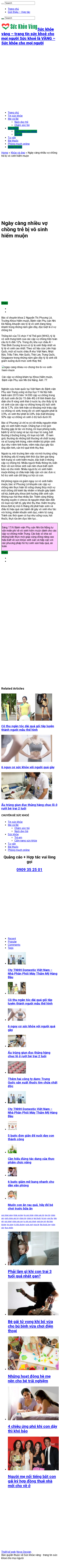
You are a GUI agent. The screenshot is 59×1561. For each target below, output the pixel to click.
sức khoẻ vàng (7, 1215)
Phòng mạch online (19, 143)
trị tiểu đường (19, 1225)
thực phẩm (9, 1228)
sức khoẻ (8, 1221)
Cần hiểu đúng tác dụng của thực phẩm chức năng (31, 1160)
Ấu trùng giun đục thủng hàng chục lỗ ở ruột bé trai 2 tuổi (29, 1054)
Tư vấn (12, 137)
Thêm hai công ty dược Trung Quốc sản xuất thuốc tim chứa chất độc (32, 1082)
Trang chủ (13, 9)
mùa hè (36, 1225)
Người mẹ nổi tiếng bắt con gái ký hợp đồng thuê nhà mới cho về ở (32, 1481)
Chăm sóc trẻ (22, 125)
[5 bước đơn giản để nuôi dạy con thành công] (12, 1129)
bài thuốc (37, 1218)
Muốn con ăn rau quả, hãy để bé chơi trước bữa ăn (30, 1206)
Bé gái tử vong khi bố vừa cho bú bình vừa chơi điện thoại (30, 1326)
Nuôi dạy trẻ (21, 122)
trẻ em (44, 1218)
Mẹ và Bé (13, 118)
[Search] (2, 3)
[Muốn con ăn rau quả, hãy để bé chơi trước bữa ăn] (12, 1198)
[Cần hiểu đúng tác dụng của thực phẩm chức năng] (12, 1152)
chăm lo (30, 1218)
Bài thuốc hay (45, 1225)
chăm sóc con (17, 1221)
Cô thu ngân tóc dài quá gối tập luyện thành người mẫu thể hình (27, 728)
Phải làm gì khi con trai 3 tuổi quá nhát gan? (30, 1273)
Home (4, 152)
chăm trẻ (22, 1218)
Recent (12, 938)
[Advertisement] (29, 78)
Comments (14, 944)
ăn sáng (10, 1225)
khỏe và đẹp (18, 1215)
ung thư (50, 1218)
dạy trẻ (47, 1215)
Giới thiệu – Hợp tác (19, 12)
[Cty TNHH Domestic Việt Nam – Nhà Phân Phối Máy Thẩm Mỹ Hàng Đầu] (17, 1102)
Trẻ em (18, 134)
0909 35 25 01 (29, 869)
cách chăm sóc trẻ (12, 1218)
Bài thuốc (13, 140)
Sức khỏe (13, 128)
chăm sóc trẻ (39, 1215)
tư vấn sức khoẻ (29, 1221)
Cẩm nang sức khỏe (25, 131)
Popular (12, 941)
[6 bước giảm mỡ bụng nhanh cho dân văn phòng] (12, 1175)
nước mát (29, 1225)
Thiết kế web (8, 1551)
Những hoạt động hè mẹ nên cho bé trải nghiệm (29, 1378)
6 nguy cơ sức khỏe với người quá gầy (27, 767)
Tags (10, 947)
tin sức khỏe (29, 1215)
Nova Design (23, 1551)
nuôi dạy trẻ (41, 1221)
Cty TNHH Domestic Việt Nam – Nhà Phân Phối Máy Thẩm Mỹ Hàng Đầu (32, 973)
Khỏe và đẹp (15, 147)
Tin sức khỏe (15, 115)
